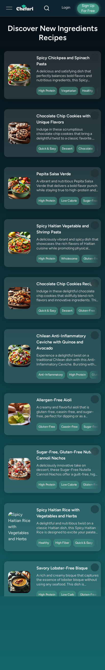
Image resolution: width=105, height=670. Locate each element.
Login (66, 8)
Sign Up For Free (88, 8)
